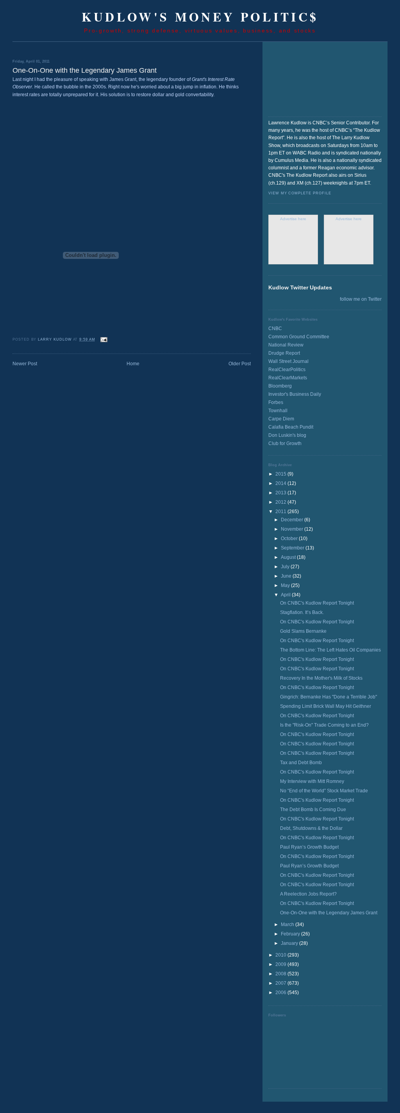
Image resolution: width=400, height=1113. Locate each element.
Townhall (278, 410)
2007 (281, 983)
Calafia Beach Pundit (290, 427)
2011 (281, 511)
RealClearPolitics (286, 369)
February (291, 934)
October (290, 538)
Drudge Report (284, 353)
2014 (281, 483)
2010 (281, 955)
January (290, 943)
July (286, 566)
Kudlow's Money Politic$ (200, 17)
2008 (281, 974)
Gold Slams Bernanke (303, 631)
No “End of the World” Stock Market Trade (324, 790)
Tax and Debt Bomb (301, 762)
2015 (281, 474)
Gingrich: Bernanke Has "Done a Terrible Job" (328, 697)
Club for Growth (285, 443)
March (288, 924)
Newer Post (24, 363)
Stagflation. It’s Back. (302, 612)
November (292, 529)
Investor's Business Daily (294, 394)
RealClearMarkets (287, 378)
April (286, 595)
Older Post (240, 363)
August (289, 557)
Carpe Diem (281, 419)
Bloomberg (280, 386)
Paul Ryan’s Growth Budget (309, 847)
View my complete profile (299, 193)
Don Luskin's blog (287, 435)
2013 (281, 492)
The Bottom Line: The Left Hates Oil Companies (330, 650)
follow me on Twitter (361, 299)
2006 (281, 992)
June (287, 576)
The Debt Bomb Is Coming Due (313, 809)
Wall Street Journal (288, 361)
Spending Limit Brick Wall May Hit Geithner (325, 706)
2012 (281, 502)
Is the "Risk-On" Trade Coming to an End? (324, 725)
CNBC (275, 328)
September (293, 548)
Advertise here (293, 219)
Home (133, 363)
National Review (286, 345)
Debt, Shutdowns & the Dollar (311, 828)
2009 (281, 964)
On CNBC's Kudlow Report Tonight (317, 603)
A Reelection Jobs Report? (308, 894)
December (292, 519)
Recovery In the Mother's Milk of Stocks (321, 678)
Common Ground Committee (298, 336)
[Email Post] (104, 339)
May (286, 585)
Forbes (275, 402)
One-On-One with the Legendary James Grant (328, 913)
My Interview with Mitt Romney (312, 781)
